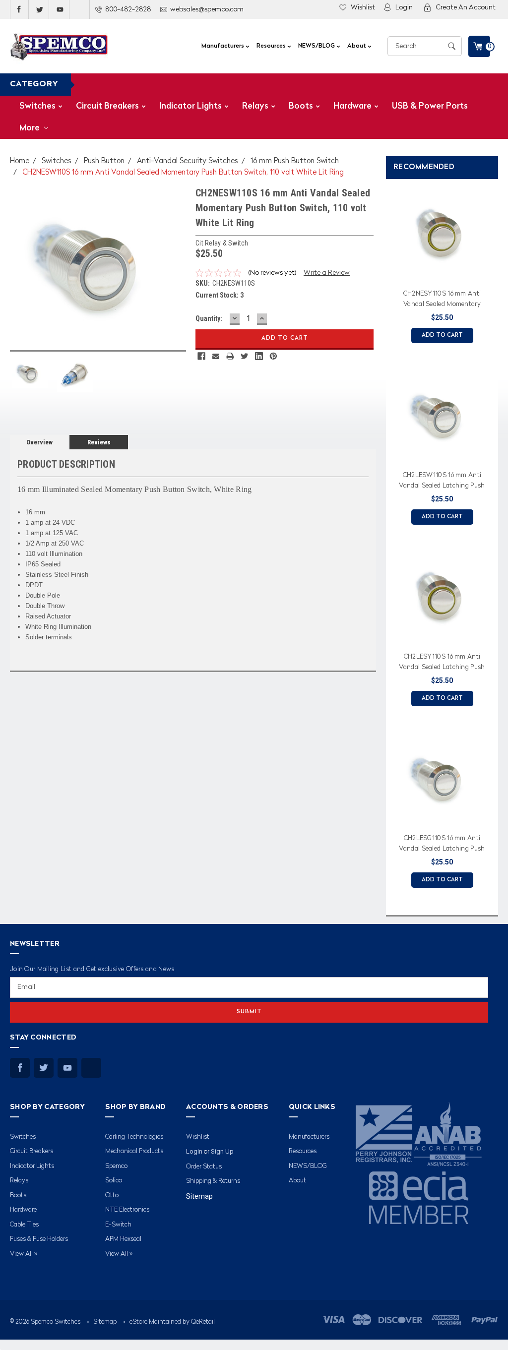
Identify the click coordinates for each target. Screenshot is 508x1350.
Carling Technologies (134, 1137)
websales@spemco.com (207, 9)
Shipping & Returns (213, 1181)
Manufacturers (223, 46)
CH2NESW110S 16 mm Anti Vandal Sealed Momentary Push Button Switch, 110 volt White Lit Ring (183, 173)
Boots (301, 106)
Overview (39, 442)
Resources (271, 46)
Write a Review (327, 272)
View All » (23, 1254)
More (30, 128)
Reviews (99, 442)
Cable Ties (24, 1225)
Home (19, 161)
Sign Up (222, 1151)
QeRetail (203, 1322)
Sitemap (199, 1196)
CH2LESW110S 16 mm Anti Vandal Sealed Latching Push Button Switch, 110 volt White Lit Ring (442, 482)
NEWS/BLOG (317, 46)
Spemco (116, 1166)
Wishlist (363, 7)
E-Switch (118, 1225)
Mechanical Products (134, 1151)
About (357, 46)
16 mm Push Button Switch (295, 161)
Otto (112, 1195)
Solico (113, 1180)
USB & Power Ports (430, 106)
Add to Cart (442, 335)
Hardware (352, 106)
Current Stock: (219, 295)
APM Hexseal (123, 1239)
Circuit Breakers (107, 106)
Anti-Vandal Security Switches (187, 161)
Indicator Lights (190, 106)
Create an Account (466, 7)
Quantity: (208, 318)
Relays (255, 106)
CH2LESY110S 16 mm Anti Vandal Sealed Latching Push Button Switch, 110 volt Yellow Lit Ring (442, 664)
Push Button (104, 161)
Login (404, 7)
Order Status (204, 1167)
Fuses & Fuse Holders (39, 1239)
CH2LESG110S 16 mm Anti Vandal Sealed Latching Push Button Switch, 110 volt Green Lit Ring (442, 845)
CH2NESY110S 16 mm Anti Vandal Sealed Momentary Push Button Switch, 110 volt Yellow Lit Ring (442, 300)
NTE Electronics (127, 1210)
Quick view (442, 273)
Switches (37, 106)
